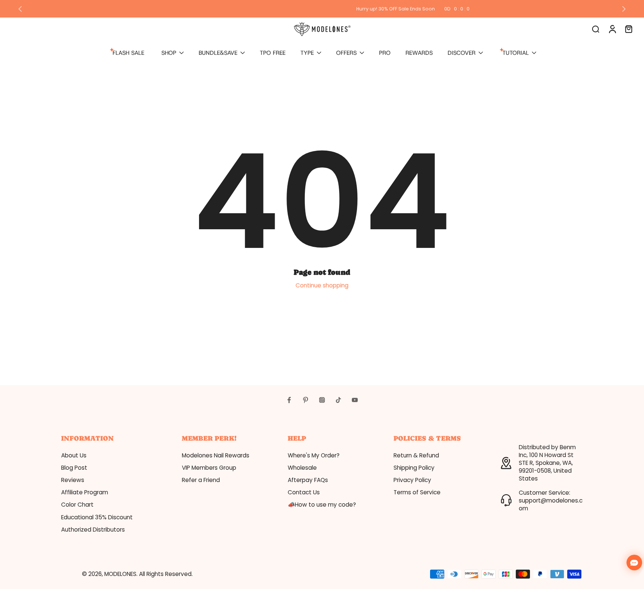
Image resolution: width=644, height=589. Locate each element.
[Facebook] (289, 400)
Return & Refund (416, 455)
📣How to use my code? (322, 504)
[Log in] (612, 28)
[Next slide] (624, 9)
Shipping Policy (414, 468)
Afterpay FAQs (308, 480)
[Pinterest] (305, 400)
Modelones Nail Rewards (215, 455)
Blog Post (74, 468)
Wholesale (302, 468)
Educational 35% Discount (97, 517)
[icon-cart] (628, 28)
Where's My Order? (314, 455)
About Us (73, 455)
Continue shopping (322, 285)
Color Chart (77, 504)
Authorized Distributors (93, 529)
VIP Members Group (209, 468)
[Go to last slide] (20, 9)
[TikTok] (338, 400)
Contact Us (304, 492)
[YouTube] (355, 400)
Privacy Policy (412, 480)
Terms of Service (417, 492)
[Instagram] (322, 400)
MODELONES (120, 574)
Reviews (72, 480)
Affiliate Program (84, 492)
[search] (595, 28)
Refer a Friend (201, 480)
